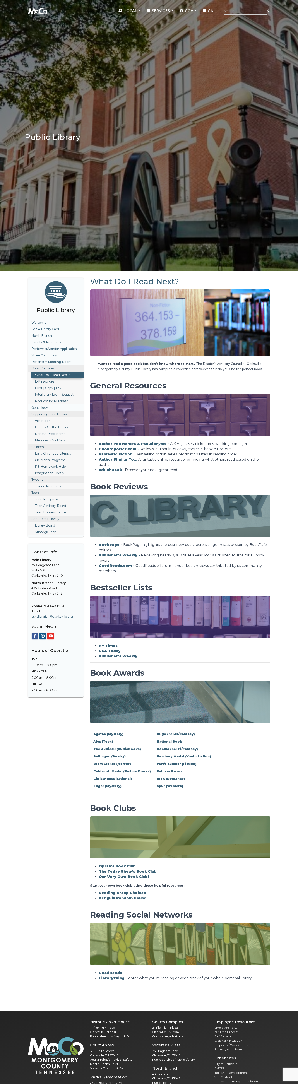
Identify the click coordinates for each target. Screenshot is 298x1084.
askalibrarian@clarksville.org (52, 617)
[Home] (38, 10)
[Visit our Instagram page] (42, 636)
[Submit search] (268, 11)
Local (130, 11)
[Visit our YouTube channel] (50, 636)
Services (161, 11)
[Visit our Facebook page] (35, 636)
